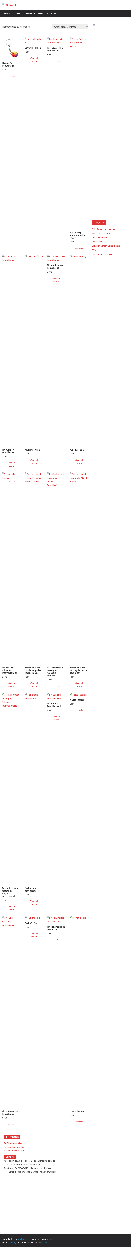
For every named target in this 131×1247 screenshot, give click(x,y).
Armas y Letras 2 (99, 241)
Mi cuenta (52, 13)
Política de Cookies (13, 1143)
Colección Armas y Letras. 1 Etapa (106, 246)
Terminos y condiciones (15, 1150)
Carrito (18, 13)
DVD (94, 250)
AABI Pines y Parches (101, 233)
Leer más (11, 76)
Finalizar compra (34, 13)
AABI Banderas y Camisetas (103, 229)
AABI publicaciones (100, 237)
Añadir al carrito (34, 60)
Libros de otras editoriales (103, 254)
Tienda (7, 13)
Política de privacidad (14, 1147)
